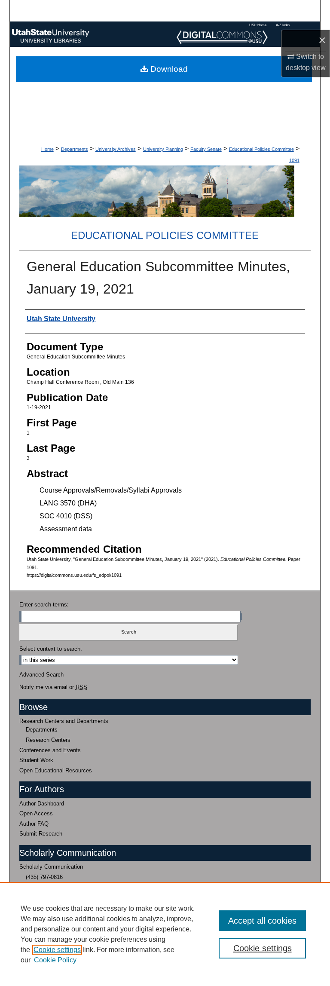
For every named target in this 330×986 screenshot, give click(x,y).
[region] (165, 934)
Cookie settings (57, 949)
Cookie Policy (55, 960)
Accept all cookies (262, 920)
